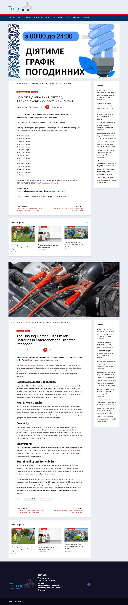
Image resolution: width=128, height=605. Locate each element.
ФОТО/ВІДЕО (58, 17)
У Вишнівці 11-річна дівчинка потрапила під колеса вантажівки (106, 172)
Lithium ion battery (45, 499)
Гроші (19, 17)
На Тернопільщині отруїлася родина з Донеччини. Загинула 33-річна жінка (106, 125)
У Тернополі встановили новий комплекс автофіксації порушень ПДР (106, 163)
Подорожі (86, 17)
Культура (76, 17)
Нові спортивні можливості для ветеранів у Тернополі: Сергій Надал (22, 247)
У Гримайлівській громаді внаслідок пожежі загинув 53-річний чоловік (106, 180)
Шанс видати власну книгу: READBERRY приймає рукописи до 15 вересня (106, 152)
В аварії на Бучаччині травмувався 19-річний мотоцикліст (104, 106)
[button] (86, 223)
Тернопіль (27, 17)
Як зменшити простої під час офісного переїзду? (48, 246)
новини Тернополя (61, 196)
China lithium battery (30, 499)
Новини (11, 17)
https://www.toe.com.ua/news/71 (47, 183)
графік (50, 196)
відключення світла (38, 196)
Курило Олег (20, 350)
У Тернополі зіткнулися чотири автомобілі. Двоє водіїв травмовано (105, 114)
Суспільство (38, 17)
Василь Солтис (21, 107)
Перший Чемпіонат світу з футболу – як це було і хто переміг (73, 244)
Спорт (48, 17)
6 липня (26, 196)
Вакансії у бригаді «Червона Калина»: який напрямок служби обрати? (106, 144)
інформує (25, 122)
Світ (68, 17)
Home (12, 83)
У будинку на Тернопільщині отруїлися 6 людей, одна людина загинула (106, 136)
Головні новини (22, 83)
